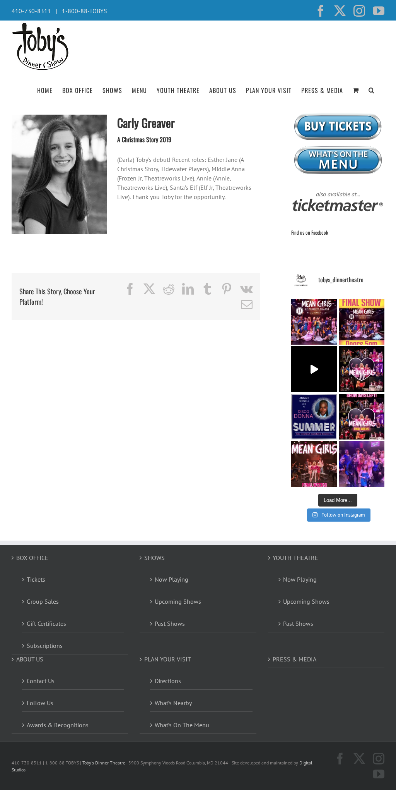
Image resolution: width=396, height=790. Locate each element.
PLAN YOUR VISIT (167, 659)
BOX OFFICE (32, 558)
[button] (372, 89)
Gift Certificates (46, 623)
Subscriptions (45, 645)
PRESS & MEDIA (294, 659)
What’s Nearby (173, 703)
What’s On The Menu (182, 725)
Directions (168, 681)
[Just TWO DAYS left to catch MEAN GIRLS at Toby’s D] (314, 369)
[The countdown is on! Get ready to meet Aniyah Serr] (314, 417)
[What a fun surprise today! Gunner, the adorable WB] (362, 464)
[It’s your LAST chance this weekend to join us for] (362, 369)
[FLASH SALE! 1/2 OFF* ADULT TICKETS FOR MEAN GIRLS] (362, 322)
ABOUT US (29, 659)
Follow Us (40, 703)
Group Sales (43, 601)
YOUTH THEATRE (295, 558)
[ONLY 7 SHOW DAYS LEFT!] (362, 417)
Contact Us (41, 681)
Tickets (36, 579)
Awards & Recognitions (58, 725)
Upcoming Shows (178, 601)
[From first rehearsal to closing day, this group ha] (314, 322)
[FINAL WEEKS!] (314, 464)
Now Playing (171, 579)
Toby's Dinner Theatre (103, 763)
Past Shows (170, 623)
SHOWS (154, 558)
